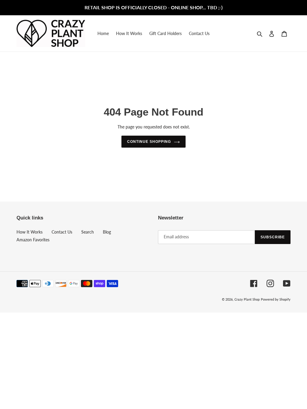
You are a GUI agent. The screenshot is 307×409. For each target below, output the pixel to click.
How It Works (29, 231)
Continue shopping (149, 142)
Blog (107, 231)
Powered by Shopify (276, 299)
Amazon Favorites (32, 239)
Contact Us (62, 231)
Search (87, 231)
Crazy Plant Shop (247, 299)
